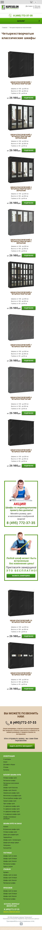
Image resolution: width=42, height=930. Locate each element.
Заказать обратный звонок (11, 912)
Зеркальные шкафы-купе (11, 793)
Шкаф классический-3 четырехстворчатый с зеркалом (21, 188)
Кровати (6, 872)
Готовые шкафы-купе (10, 778)
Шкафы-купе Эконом (10, 790)
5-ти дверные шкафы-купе (11, 814)
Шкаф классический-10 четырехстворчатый (21, 621)
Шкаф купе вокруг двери (11, 843)
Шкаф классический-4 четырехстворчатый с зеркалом (21, 241)
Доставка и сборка (9, 764)
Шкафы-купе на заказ (10, 856)
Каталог (5, 827)
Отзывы (5, 767)
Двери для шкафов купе (10, 835)
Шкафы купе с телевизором (12, 840)
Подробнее (28, 98)
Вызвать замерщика (21, 576)
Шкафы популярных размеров (9, 818)
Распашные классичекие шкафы (11, 784)
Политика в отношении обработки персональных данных (21, 919)
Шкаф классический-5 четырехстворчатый (21, 674)
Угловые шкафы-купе (10, 832)
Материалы (7, 845)
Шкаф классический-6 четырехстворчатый (21, 293)
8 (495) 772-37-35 (23, 15)
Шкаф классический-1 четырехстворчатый (21, 83)
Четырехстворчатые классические (20, 27)
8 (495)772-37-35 (23, 722)
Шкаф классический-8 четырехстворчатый (21, 398)
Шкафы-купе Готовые (10, 858)
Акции (5, 762)
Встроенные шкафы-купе (11, 829)
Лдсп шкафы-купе (9, 803)
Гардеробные (7, 837)
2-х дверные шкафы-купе (11, 806)
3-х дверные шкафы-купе (11, 809)
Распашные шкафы (9, 780)
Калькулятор (7, 848)
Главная (4, 27)
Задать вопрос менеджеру (21, 746)
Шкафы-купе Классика (10, 788)
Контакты (6, 770)
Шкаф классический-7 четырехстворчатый (21, 346)
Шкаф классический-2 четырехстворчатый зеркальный (21, 136)
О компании (7, 759)
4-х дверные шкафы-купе (11, 811)
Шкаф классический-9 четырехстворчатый (21, 451)
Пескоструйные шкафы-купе (12, 798)
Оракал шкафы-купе (9, 801)
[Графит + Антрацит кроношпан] (21, 222)
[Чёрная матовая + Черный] (21, 64)
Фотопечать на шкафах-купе (12, 796)
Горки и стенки (8, 866)
